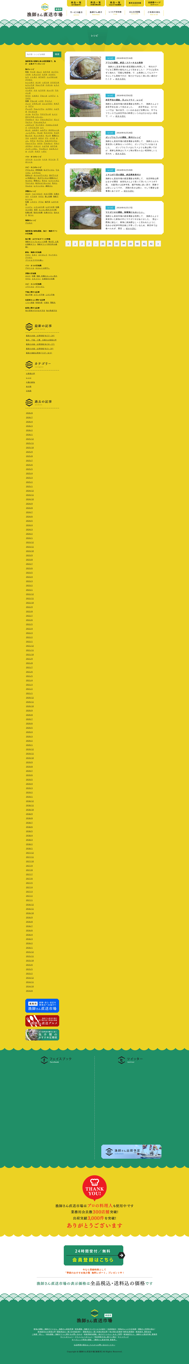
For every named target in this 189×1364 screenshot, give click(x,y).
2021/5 (29, 676)
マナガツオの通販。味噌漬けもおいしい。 (125, 212)
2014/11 (30, 982)
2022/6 (29, 620)
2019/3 (29, 788)
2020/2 (29, 741)
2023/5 (29, 573)
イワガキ (33, 196)
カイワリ (55, 72)
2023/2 (29, 585)
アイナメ (48, 101)
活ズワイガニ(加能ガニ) (48, 178)
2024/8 (29, 508)
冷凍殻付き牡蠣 (48, 279)
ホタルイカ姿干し (42, 268)
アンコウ (29, 109)
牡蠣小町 (29, 212)
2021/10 (30, 655)
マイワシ (35, 114)
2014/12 (30, 978)
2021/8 (29, 663)
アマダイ (29, 80)
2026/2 (29, 430)
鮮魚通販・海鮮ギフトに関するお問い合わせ (64, 1334)
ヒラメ (56, 85)
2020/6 (29, 723)
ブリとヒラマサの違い (34, 260)
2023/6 (29, 568)
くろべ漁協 (29, 303)
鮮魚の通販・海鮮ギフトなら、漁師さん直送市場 (53, 1329)
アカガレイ (29, 119)
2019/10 (30, 758)
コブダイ (49, 109)
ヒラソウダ (29, 85)
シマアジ (52, 96)
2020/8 (29, 715)
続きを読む (121, 79)
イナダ (52, 138)
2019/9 (29, 762)
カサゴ (41, 138)
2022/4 (29, 629)
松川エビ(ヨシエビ (43, 183)
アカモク (29, 223)
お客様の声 (30, 374)
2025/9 (29, 452)
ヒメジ (54, 114)
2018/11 (30, 805)
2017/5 (29, 883)
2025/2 (29, 482)
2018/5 (29, 831)
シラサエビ (36, 173)
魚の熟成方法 (51, 311)
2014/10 (30, 986)
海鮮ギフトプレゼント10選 (36, 242)
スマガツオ (54, 82)
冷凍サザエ (48, 212)
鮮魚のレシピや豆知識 (127, 1329)
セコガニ (29, 181)
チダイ (28, 255)
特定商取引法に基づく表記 (105, 1337)
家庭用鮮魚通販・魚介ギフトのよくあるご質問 (103, 1334)
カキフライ (36, 279)
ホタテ (28, 194)
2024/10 (30, 499)
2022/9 (29, 607)
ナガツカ (49, 85)
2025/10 (30, 448)
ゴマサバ (29, 146)
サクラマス (48, 133)
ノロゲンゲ (29, 125)
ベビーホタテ (37, 194)
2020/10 (30, 706)
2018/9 (29, 814)
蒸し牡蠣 (48, 196)
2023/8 (29, 560)
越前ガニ (49, 186)
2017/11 (30, 857)
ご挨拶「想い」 (38, 1334)
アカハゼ (33, 101)
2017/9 (29, 866)
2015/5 (29, 969)
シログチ (33, 138)
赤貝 (36, 210)
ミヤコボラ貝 (39, 207)
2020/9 (29, 710)
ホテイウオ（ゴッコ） (34, 117)
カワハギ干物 (39, 295)
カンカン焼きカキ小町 (48, 210)
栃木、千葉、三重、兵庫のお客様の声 (41, 340)
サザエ (41, 196)
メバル (28, 114)
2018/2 (29, 844)
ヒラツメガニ (53, 181)
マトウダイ (39, 125)
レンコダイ (29, 82)
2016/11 (30, 909)
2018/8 (29, 818)
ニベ (42, 127)
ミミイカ (37, 159)
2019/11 (30, 754)
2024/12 (30, 491)
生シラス (29, 135)
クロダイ (52, 74)
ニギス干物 (50, 295)
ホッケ (28, 130)
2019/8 (29, 767)
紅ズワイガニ (49, 170)
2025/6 (29, 465)
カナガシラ (42, 255)
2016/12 (30, 905)
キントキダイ (39, 135)
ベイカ (44, 159)
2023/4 (29, 577)
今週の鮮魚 (30, 382)
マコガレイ (43, 149)
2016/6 (29, 930)
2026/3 (29, 426)
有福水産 (39, 303)
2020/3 (29, 736)
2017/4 (29, 887)
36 (109, 243)
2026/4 (29, 422)
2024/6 (29, 517)
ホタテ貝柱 (48, 194)
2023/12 (30, 542)
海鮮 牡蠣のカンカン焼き (47, 276)
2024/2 (29, 534)
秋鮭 (27, 72)
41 (144, 243)
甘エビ (44, 181)
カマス (40, 143)
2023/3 (29, 581)
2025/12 (30, 439)
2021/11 (30, 650)
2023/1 (29, 590)
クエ (35, 90)
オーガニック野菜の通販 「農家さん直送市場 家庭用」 (94, 1340)
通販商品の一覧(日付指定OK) (69, 1332)
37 (116, 243)
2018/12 (30, 801)
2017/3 (29, 892)
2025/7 (29, 461)
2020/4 (29, 732)
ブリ (46, 138)
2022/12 (30, 594)
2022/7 (29, 616)
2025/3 (29, 478)
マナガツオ (32, 112)
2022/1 (29, 642)
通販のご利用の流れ (146, 1329)
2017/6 (29, 879)
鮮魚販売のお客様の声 (47, 1332)
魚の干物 (29, 295)
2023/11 (30, 547)
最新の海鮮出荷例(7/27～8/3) (39, 353)
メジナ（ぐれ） (31, 149)
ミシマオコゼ (52, 77)
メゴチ (31, 151)
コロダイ (35, 130)
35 (103, 243)
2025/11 (30, 443)
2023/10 (30, 551)
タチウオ (46, 72)
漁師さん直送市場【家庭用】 (45, 10)
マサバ (56, 143)
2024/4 (29, 525)
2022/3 (29, 633)
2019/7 (29, 771)
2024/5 (29, 521)
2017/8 (29, 870)
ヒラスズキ (29, 88)
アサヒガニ (29, 170)
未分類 (28, 387)
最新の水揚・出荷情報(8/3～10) (40, 349)
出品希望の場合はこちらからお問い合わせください (94, 1345)
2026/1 (29, 435)
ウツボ (32, 72)
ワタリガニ (29, 183)
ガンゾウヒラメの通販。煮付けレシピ (123, 137)
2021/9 (29, 659)
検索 (57, 54)
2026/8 (29, 413)
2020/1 (29, 745)
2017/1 (29, 900)
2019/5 (29, 780)
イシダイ (29, 90)
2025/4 (29, 473)
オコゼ (40, 133)
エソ (37, 119)
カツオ (38, 82)
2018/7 (29, 823)
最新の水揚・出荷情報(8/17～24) (40, 336)
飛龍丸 (53, 303)
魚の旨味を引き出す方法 (35, 311)
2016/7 (29, 926)
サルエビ (29, 186)
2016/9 (29, 917)
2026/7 (29, 417)
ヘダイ (44, 151)
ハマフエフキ (33, 127)
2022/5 (29, 624)
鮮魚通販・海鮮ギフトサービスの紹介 (90, 1329)
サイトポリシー (66, 1337)
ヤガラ (37, 151)
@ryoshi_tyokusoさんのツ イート (118, 1068)
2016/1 (29, 948)
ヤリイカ (52, 159)
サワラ (28, 96)
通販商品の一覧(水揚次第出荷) (95, 1332)
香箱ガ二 (37, 181)
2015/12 (30, 952)
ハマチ (41, 101)
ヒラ (27, 77)
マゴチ (56, 133)
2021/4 (29, 680)
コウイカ (29, 159)
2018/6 (29, 827)
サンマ (48, 135)
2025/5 (29, 469)
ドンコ (28, 104)
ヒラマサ (42, 90)
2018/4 (29, 836)
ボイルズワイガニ (41, 175)
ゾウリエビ (29, 287)
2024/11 (30, 495)
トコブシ (29, 207)
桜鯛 (27, 101)
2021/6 (29, 672)
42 (151, 243)
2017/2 (29, 896)
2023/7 (29, 564)
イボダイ (35, 96)
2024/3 (29, 530)
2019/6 (29, 775)
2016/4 (29, 935)
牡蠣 (27, 202)
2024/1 (29, 538)
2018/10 (30, 810)
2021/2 (29, 689)
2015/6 (29, 965)
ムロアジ (43, 130)
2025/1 (29, 486)
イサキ (28, 74)
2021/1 (29, 693)
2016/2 (29, 943)
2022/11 (30, 598)
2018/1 (29, 849)
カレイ (39, 72)
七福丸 (46, 303)
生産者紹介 (112, 1329)
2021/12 (30, 646)
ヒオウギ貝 (50, 207)
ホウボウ (42, 77)
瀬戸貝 (47, 202)
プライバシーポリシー (84, 1337)
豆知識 (28, 391)
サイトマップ (123, 1337)
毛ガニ (54, 183)
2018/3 (29, 840)
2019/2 (29, 792)
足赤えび (29, 175)
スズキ (44, 74)
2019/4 (29, 784)
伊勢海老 (39, 170)
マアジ (31, 106)
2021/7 (29, 667)
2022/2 (29, 637)
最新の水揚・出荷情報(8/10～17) (40, 344)
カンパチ (50, 90)
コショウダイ (47, 104)
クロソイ (37, 146)
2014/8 (29, 991)
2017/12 (30, 853)
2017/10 (30, 861)
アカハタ (43, 96)
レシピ (28, 378)
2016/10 (30, 913)
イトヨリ (33, 77)
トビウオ (45, 146)
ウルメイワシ (39, 109)
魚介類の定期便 (116, 1332)
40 (137, 243)
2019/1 (29, 797)
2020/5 (29, 728)
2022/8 (29, 611)
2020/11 (30, 702)
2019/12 (30, 749)
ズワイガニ (39, 287)
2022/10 (30, 603)
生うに (31, 215)
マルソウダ (39, 85)
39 (130, 243)
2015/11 (30, 956)
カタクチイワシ (51, 141)
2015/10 (30, 961)
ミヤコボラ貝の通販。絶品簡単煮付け (123, 175)
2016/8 (29, 922)
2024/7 (29, 512)
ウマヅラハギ (45, 114)
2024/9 (29, 504)
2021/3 (29, 685)
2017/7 (29, 874)
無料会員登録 (128, 1332)
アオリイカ (29, 268)
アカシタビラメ (46, 119)
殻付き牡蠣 (38, 212)
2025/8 (29, 456)
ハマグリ (33, 202)
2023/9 (29, 555)
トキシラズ (36, 74)
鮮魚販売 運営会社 (143, 1332)
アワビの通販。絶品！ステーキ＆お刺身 (124, 62)
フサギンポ (36, 104)
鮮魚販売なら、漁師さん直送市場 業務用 (140, 1334)
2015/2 (29, 974)
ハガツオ (45, 82)
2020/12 (30, 698)
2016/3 (29, 939)
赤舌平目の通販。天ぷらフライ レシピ (124, 100)
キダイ (34, 255)
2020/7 (29, 719)
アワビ (41, 202)
